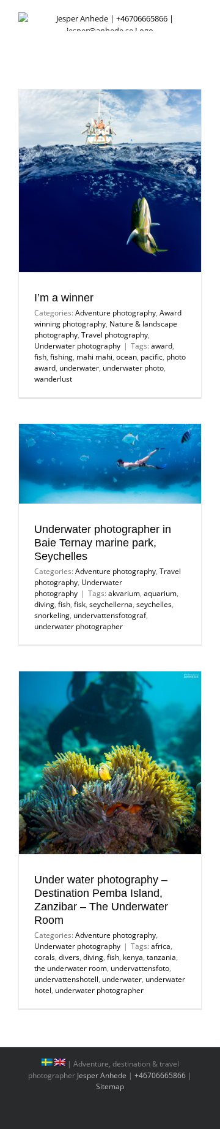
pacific (152, 357)
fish (40, 357)
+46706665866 (160, 1075)
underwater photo (133, 368)
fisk (80, 604)
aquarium (160, 593)
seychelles (154, 604)
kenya (133, 957)
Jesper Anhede (102, 1075)
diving (44, 604)
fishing (61, 357)
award (161, 346)
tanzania (161, 957)
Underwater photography (77, 346)
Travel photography (114, 335)
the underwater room (70, 968)
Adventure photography (115, 313)
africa (160, 946)
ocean (126, 357)
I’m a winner (64, 298)
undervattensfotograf (109, 615)
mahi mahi (94, 357)
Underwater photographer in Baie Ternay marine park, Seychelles (102, 542)
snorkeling (52, 615)
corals (44, 957)
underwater (79, 368)
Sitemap (110, 1086)
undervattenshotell (66, 979)
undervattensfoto (140, 968)
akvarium (124, 593)
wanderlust (53, 379)
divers (69, 957)
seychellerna (111, 604)
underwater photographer (78, 626)
